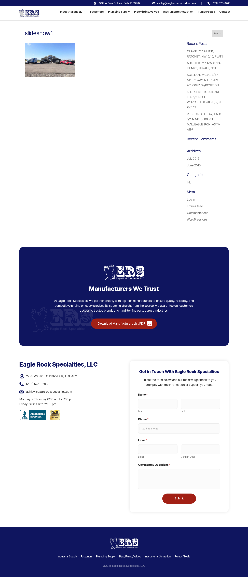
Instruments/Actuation (178, 11)
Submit (179, 498)
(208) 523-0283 (221, 3)
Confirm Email (188, 456)
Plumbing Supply (119, 11)
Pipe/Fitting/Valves (146, 11)
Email (141, 456)
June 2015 (194, 165)
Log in (191, 199)
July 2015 (193, 158)
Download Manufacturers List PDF (121, 323)
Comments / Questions (154, 464)
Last (183, 411)
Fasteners (97, 11)
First (140, 411)
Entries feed (195, 206)
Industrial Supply (71, 11)
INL (189, 182)
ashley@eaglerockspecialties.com (176, 3)
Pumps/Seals (206, 11)
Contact (224, 11)
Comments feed (197, 213)
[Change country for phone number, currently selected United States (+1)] (142, 428)
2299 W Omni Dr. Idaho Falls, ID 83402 (119, 3)
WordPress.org (197, 219)
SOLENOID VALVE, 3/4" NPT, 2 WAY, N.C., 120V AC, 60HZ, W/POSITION (203, 80)
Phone (143, 419)
